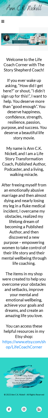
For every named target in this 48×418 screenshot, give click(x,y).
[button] (2, 21)
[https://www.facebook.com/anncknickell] (9, 409)
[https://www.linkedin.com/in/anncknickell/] (39, 409)
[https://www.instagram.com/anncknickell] (24, 409)
